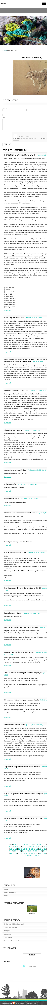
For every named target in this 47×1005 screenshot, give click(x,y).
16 (42, 844)
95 (36, 855)
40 (13, 849)
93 (30, 855)
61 (23, 851)
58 (15, 851)
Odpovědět (7, 310)
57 (12, 851)
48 (34, 849)
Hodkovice (32, 913)
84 (37, 853)
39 (11, 849)
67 (38, 851)
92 (28, 855)
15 (40, 844)
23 (15, 846)
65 (33, 851)
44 (24, 849)
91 (25, 855)
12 (32, 844)
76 (16, 853)
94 (33, 855)
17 (45, 844)
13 (34, 844)
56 (9, 851)
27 (25, 846)
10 (27, 844)
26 (23, 846)
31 (36, 846)
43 (21, 849)
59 (17, 851)
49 (37, 849)
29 (30, 846)
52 (45, 849)
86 (42, 853)
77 (19, 853)
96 (38, 855)
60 (20, 851)
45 (26, 849)
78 (21, 853)
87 (45, 853)
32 (38, 846)
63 (28, 851)
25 (20, 846)
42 (19, 849)
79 (24, 853)
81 (29, 853)
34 (44, 846)
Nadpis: (5, 113)
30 (33, 846)
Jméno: (5, 108)
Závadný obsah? (21, 1003)
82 (32, 853)
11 (29, 844)
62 (25, 851)
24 (17, 846)
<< (23, 966)
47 (32, 849)
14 (37, 844)
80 (26, 853)
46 (29, 849)
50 (40, 849)
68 (41, 851)
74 (11, 853)
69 (44, 851)
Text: (4, 117)
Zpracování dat (31, 1003)
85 (40, 853)
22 (12, 846)
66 (36, 851)
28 (28, 846)
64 (30, 851)
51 (42, 849)
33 (41, 846)
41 (16, 849)
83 (34, 853)
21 (9, 846)
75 (13, 853)
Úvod (4, 50)
